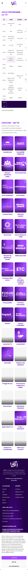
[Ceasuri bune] (7, 207)
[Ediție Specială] (21, 248)
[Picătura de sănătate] (21, 357)
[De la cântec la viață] (21, 229)
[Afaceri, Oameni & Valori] (7, 167)
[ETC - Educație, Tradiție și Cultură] (21, 274)
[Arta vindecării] (7, 188)
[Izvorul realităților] (21, 317)
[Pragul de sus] (7, 376)
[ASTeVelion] (21, 188)
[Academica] (7, 145)
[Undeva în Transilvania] (7, 441)
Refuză (14, 562)
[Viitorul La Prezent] (21, 441)
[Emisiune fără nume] (7, 272)
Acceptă (14, 558)
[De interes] (7, 228)
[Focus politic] (7, 295)
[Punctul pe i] (7, 399)
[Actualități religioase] (21, 146)
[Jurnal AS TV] (7, 337)
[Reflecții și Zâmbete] (21, 400)
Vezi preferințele (14, 566)
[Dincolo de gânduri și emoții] (7, 250)
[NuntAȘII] (7, 356)
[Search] (25, 3)
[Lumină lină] (21, 337)
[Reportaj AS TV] (7, 420)
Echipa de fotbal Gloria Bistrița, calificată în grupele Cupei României (12, 531)
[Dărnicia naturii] (21, 208)
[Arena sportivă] (21, 166)
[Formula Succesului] (21, 296)
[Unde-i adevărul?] (21, 421)
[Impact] (7, 316)
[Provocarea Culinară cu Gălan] (21, 378)
